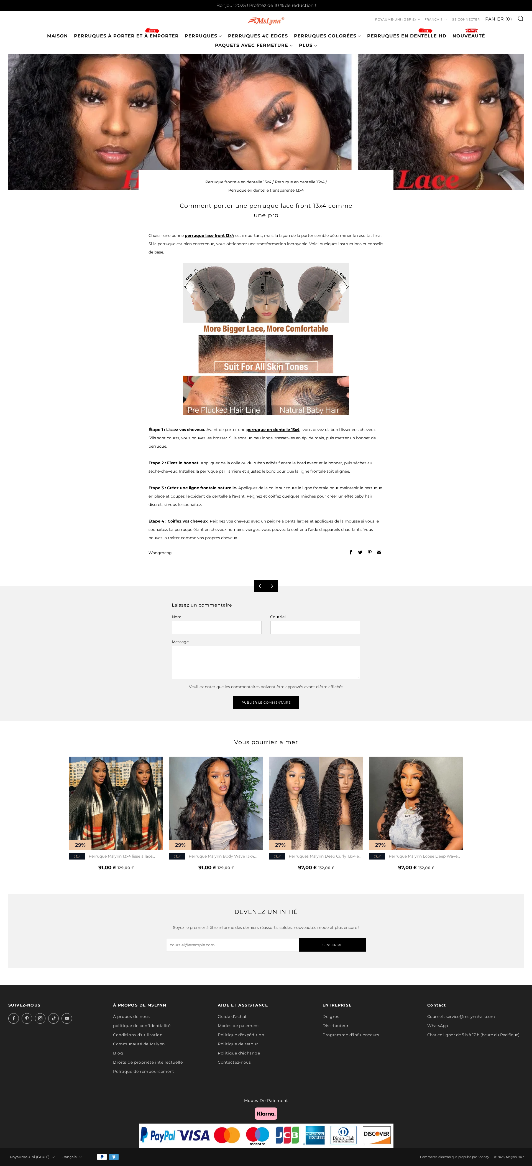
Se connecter (466, 19)
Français (433, 19)
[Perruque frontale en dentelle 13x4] (266, 338)
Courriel (278, 616)
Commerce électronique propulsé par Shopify (454, 1157)
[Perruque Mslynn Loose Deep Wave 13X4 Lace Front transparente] (416, 803)
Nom (176, 616)
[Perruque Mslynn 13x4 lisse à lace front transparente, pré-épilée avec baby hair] (116, 803)
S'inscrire (332, 945)
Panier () (498, 19)
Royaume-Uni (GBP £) (395, 19)
